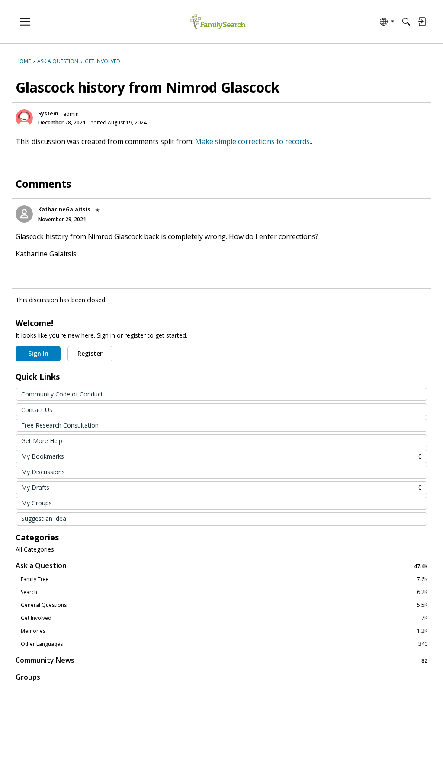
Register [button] (90, 353)
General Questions (224, 605)
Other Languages (224, 644)
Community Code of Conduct (62, 394)
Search (224, 592)
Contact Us (36, 409)
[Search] (406, 21)
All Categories (35, 549)
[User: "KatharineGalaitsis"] (24, 214)
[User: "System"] (24, 118)
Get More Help (41, 441)
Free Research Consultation (60, 425)
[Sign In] (422, 21)
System (48, 113)
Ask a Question (221, 565)
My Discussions (43, 472)
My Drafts (221, 487)
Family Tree (224, 579)
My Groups (36, 503)
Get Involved (224, 618)
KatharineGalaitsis (64, 209)
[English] (217, 22)
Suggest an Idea (43, 518)
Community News (221, 660)
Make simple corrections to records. (253, 141)
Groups (28, 677)
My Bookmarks (221, 456)
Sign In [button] (38, 353)
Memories (224, 631)
